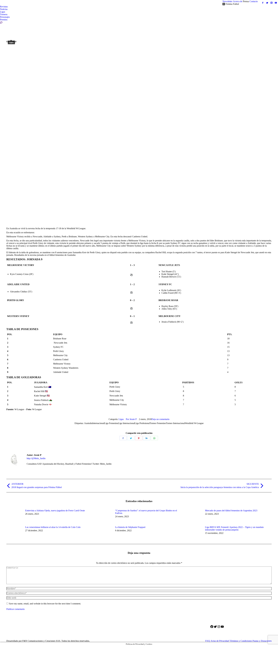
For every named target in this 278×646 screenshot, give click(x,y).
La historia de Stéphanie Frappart (130, 527)
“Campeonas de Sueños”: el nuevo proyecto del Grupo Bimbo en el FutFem (146, 511)
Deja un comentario (160, 419)
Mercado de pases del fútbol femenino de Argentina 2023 (231, 510)
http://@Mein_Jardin (36, 458)
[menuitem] (227, 1)
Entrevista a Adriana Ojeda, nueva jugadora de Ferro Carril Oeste (55, 510)
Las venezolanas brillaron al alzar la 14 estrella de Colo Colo (53, 527)
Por (131, 419)
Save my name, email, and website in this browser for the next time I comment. (45, 603)
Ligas (11, 42)
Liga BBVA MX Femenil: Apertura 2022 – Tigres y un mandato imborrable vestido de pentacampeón (234, 528)
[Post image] (14, 516)
